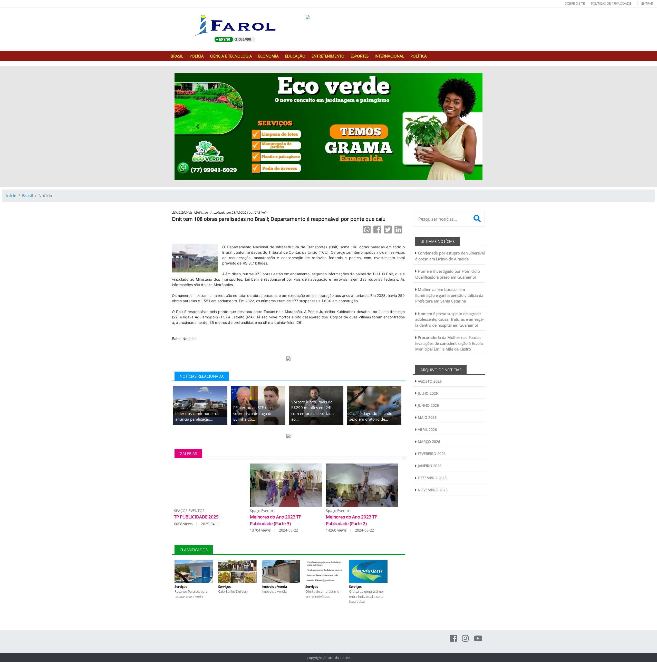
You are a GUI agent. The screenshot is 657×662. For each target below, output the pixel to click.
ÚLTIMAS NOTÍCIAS (437, 241)
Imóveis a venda (274, 591)
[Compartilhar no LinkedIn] (398, 229)
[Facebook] (453, 638)
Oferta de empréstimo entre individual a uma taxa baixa (366, 596)
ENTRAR (647, 3)
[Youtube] (478, 638)
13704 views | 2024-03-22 (274, 530)
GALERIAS (188, 453)
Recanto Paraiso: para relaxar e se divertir (191, 594)
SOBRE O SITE (575, 3)
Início (11, 195)
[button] (198, 126)
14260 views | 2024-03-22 (350, 530)
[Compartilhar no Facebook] (377, 229)
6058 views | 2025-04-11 (197, 523)
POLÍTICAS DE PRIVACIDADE (611, 3)
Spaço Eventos (262, 510)
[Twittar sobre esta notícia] (388, 229)
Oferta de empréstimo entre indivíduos (322, 594)
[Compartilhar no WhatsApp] (367, 229)
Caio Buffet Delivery (233, 591)
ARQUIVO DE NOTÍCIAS (440, 369)
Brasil (27, 195)
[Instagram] (465, 638)
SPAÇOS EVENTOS (189, 510)
